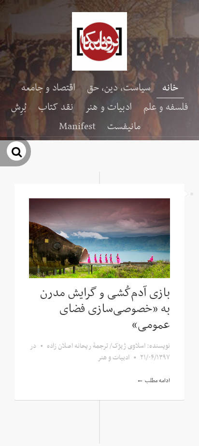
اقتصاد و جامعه (48, 88)
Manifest (77, 127)
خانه (170, 88)
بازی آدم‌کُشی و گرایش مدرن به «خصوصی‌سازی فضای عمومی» (105, 309)
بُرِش (19, 107)
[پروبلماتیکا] (99, 41)
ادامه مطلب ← (153, 381)
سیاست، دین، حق (119, 88)
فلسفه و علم (165, 107)
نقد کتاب (55, 107)
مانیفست (124, 127)
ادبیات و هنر (108, 107)
